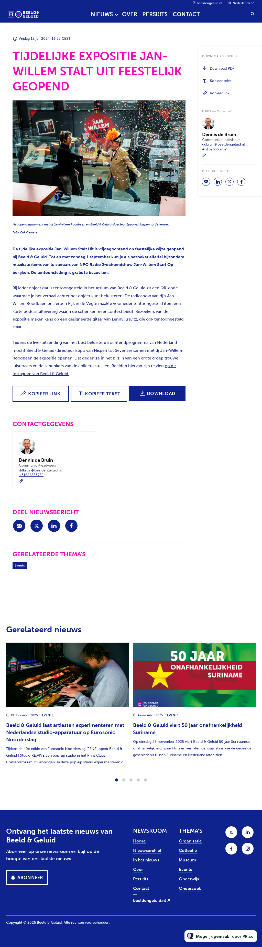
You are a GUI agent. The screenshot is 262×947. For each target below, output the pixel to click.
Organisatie (190, 840)
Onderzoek (190, 888)
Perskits (155, 14)
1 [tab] (116, 779)
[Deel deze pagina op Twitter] (36, 526)
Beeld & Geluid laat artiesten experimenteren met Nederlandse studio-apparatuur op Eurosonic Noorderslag (65, 732)
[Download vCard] (87, 440)
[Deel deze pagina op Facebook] (71, 526)
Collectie (188, 850)
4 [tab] (138, 779)
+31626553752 (31, 475)
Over (129, 14)
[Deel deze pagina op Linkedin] (54, 526)
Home (139, 840)
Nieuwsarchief (147, 850)
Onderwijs (189, 878)
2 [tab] (123, 779)
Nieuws (102, 14)
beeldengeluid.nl (209, 3)
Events (20, 565)
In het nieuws (146, 859)
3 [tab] (131, 779)
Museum (187, 859)
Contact (186, 14)
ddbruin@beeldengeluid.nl (40, 470)
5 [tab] (145, 779)
